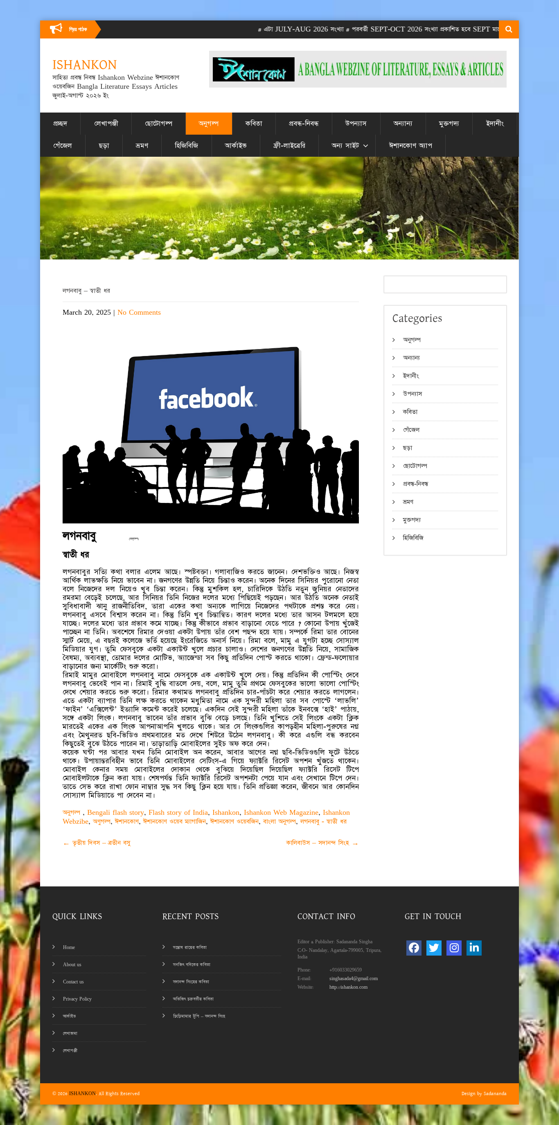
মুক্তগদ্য (449, 123)
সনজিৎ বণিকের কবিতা (191, 964)
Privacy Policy (77, 999)
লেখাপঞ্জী (106, 123)
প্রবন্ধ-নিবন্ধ (304, 123)
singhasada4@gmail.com (353, 978)
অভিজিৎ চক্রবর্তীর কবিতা (193, 999)
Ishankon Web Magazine (281, 812)
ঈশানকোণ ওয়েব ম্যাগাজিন (174, 821)
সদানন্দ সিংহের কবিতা (191, 982)
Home (69, 947)
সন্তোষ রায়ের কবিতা (190, 947)
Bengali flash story (115, 812)
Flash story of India (178, 812)
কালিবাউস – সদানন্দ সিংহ (322, 843)
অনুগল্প (209, 123)
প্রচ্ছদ (60, 123)
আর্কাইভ (236, 145)
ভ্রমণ (142, 145)
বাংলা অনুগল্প (279, 821)
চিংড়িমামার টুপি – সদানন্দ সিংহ (199, 1016)
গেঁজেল (62, 145)
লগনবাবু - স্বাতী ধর (323, 821)
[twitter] (434, 948)
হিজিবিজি (186, 145)
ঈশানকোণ (127, 821)
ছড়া (104, 145)
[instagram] (454, 948)
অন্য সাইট (345, 145)
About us (72, 964)
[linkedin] (474, 948)
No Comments (139, 312)
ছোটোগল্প (158, 123)
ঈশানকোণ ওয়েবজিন (234, 821)
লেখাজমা (70, 1033)
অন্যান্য (403, 123)
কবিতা (254, 123)
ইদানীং (495, 123)
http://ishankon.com (348, 987)
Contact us (73, 982)
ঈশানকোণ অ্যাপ (410, 145)
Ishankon (225, 812)
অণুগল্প (101, 821)
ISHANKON (82, 1093)
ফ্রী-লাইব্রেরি (289, 145)
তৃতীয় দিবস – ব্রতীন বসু (96, 843)
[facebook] (414, 948)
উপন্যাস (356, 123)
